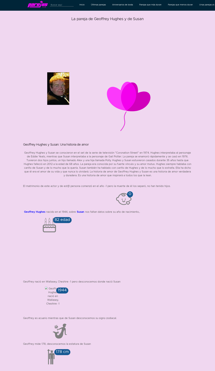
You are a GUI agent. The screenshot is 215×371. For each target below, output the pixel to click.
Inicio (82, 4)
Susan (80, 211)
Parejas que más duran (150, 4)
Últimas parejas (98, 4)
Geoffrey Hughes (34, 211)
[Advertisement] (107, 44)
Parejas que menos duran (180, 4)
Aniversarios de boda (122, 4)
